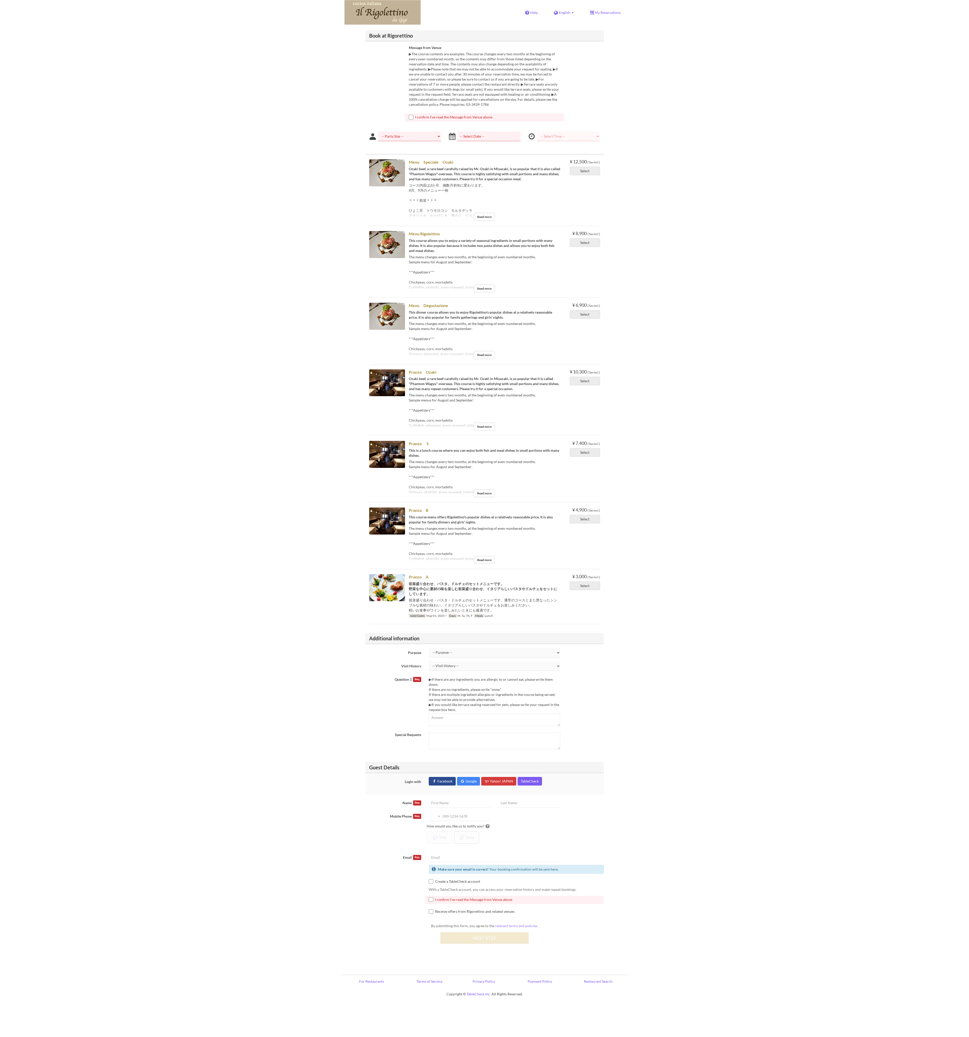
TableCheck (530, 781)
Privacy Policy (484, 981)
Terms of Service (429, 981)
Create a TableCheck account (457, 881)
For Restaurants (371, 981)
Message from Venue (425, 47)
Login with (413, 781)
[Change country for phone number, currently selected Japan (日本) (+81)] (435, 816)
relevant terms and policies (516, 926)
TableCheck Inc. (479, 994)
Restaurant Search (598, 981)
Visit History (411, 666)
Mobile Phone (404, 816)
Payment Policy (540, 981)
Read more (484, 217)
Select (584, 171)
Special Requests (408, 734)
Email (411, 857)
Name (410, 803)
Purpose (414, 652)
